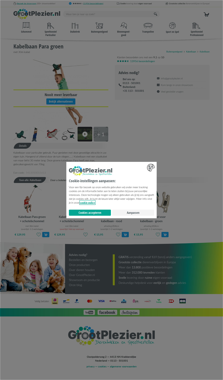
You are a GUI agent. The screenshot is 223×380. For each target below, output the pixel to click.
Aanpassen (133, 213)
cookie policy (87, 202)
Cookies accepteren (90, 213)
